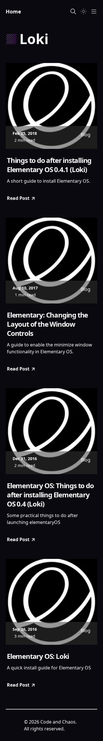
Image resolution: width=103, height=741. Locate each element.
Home (13, 11)
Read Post (18, 198)
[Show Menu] (93, 11)
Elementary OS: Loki (38, 656)
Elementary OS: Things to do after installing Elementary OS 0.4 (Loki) (50, 495)
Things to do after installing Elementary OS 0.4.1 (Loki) (49, 165)
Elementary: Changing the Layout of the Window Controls (47, 324)
